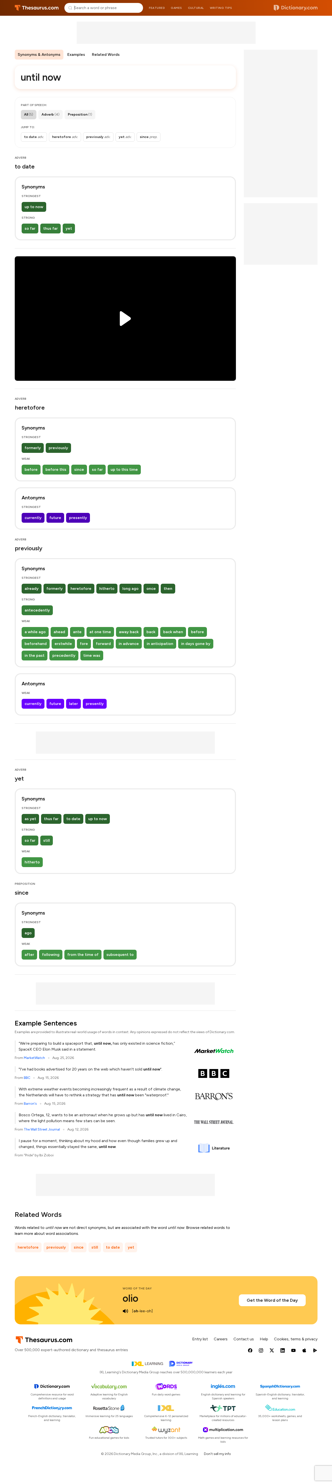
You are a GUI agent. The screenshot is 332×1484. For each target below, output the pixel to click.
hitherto (107, 588)
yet (69, 228)
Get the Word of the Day (272, 1300)
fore (84, 643)
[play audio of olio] (126, 1311)
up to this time (124, 469)
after (29, 954)
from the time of (83, 954)
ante (77, 631)
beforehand (36, 643)
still (46, 840)
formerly (33, 447)
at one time (100, 631)
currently (33, 517)
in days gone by (195, 643)
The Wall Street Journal (42, 1129)
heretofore (81, 588)
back (150, 631)
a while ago (35, 631)
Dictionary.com (296, 8)
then (168, 588)
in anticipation (160, 643)
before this (55, 469)
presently (78, 517)
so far (30, 228)
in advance (129, 643)
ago (28, 933)
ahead (59, 631)
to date (73, 818)
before (31, 469)
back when (173, 631)
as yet (30, 818)
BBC (27, 1078)
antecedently (37, 610)
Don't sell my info (217, 1454)
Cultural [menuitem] (196, 8)
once (151, 588)
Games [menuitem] (176, 8)
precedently (63, 655)
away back (129, 631)
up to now (34, 206)
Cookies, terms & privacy (296, 1339)
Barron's (30, 1104)
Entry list (200, 1339)
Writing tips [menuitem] (221, 8)
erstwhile (63, 643)
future (55, 517)
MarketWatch (34, 1058)
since (79, 469)
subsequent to (120, 954)
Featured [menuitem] (157, 8)
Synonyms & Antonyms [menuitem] (39, 54)
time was (91, 655)
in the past (34, 655)
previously (58, 447)
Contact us (243, 1339)
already (32, 588)
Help (264, 1339)
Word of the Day (137, 1288)
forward (103, 643)
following (50, 954)
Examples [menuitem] (76, 54)
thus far (50, 228)
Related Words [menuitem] (106, 54)
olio (130, 1298)
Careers (221, 1339)
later (73, 703)
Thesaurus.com (37, 7)
